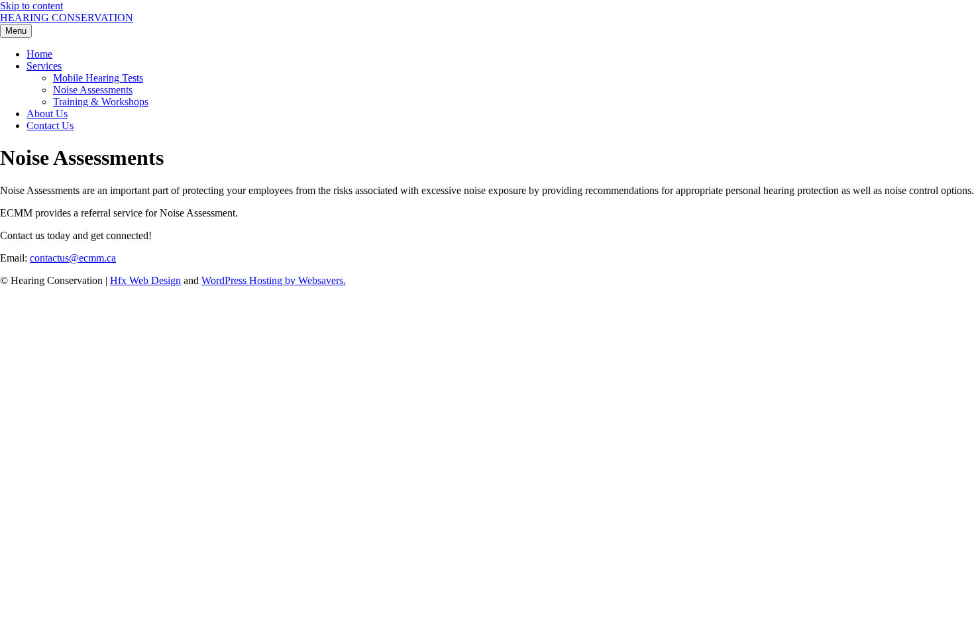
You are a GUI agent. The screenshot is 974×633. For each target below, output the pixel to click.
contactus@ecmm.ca (73, 258)
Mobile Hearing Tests (98, 77)
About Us (47, 113)
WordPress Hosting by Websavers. (273, 280)
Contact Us (50, 125)
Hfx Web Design (145, 280)
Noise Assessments (93, 89)
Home (39, 54)
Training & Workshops (100, 101)
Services (44, 66)
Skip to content (31, 5)
